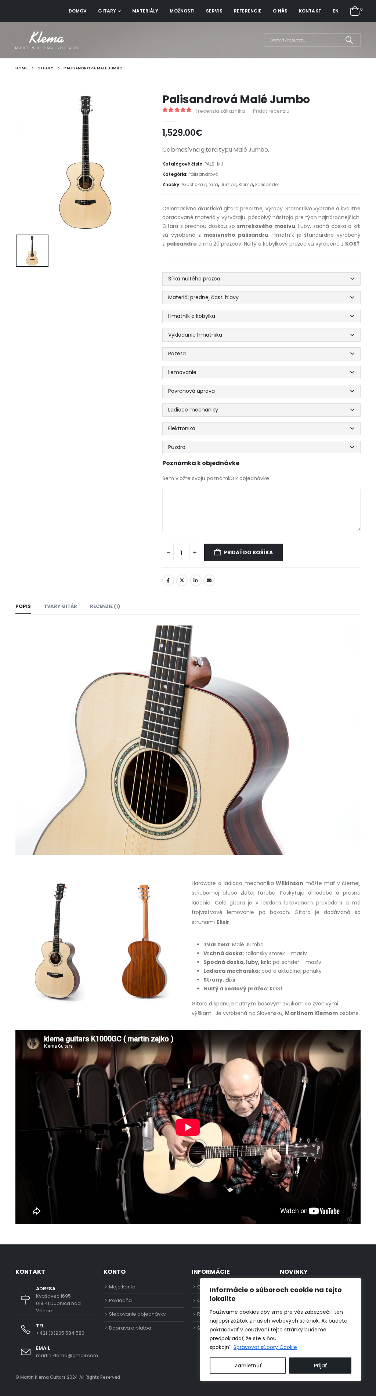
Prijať (320, 1365)
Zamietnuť (248, 1365)
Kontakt (310, 11)
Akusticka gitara (199, 184)
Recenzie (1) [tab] (105, 606)
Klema (246, 184)
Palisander (267, 184)
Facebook (168, 580)
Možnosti (182, 11)
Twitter (182, 580)
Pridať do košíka (248, 552)
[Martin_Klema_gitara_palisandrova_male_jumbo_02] (57, 941)
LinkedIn (196, 580)
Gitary (107, 11)
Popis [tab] (23, 606)
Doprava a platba (130, 1327)
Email (209, 580)
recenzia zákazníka (220, 111)
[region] (280, 1329)
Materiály (145, 11)
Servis (214, 11)
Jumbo (228, 184)
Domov (78, 11)
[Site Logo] (46, 40)
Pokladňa (120, 1300)
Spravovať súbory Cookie (265, 1347)
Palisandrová (203, 174)
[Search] (349, 40)
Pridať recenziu (271, 111)
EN (336, 11)
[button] (261, 279)
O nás (280, 11)
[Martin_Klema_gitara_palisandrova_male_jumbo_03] (143, 941)
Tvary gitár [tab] (60, 606)
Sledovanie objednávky (137, 1313)
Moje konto (122, 1286)
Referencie (247, 11)
